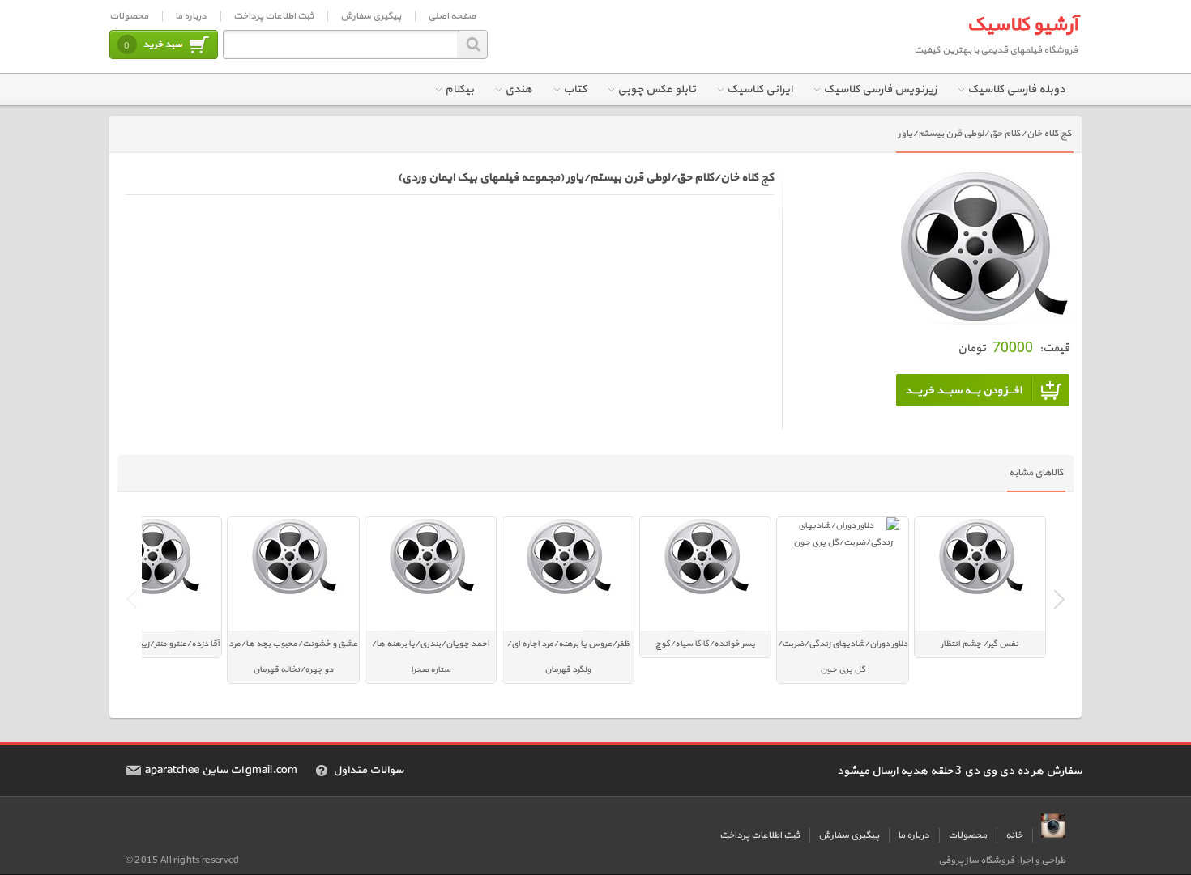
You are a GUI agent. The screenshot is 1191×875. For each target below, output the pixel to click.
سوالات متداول (368, 770)
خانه (1013, 835)
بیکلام (459, 89)
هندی (518, 89)
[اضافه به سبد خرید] (982, 390)
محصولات (128, 16)
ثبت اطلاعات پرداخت (273, 16)
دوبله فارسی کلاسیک (1016, 89)
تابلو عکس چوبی (656, 89)
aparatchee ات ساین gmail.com (221, 770)
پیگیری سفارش (370, 16)
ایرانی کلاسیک (759, 89)
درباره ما (191, 16)
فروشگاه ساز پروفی (976, 860)
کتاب (575, 89)
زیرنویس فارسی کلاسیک (880, 89)
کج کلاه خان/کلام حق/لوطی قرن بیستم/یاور (985, 133)
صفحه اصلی (452, 16)
